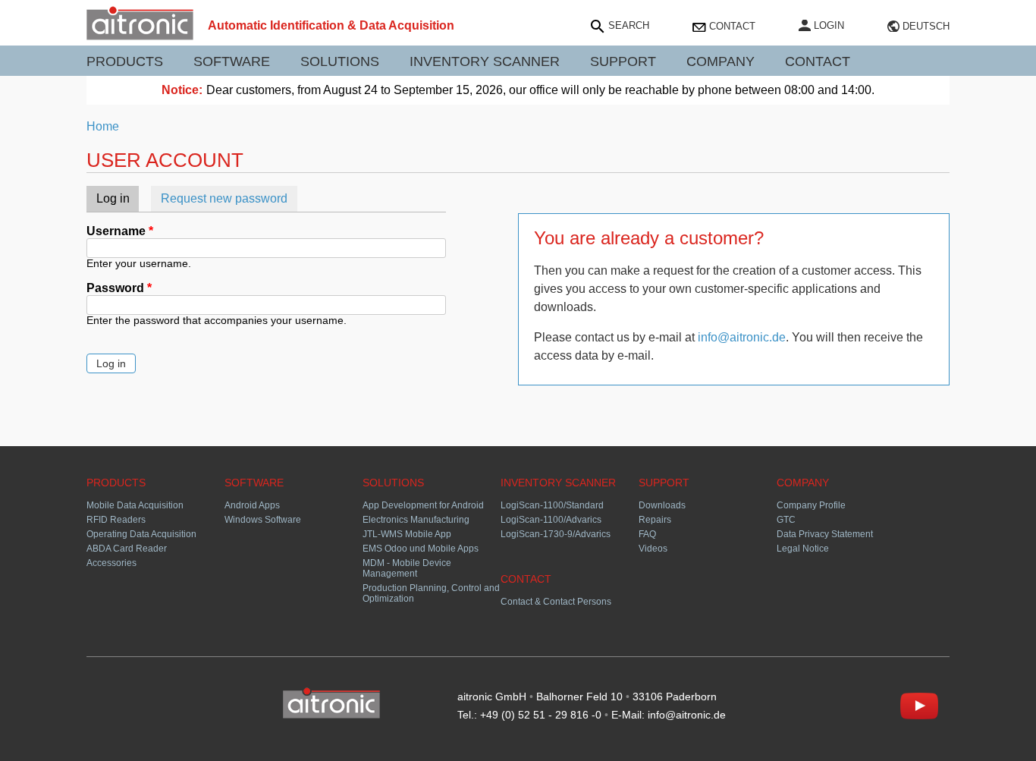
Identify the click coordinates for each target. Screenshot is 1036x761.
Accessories (111, 563)
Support (623, 61)
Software (231, 61)
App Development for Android (423, 505)
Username (119, 231)
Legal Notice (803, 548)
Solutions (339, 61)
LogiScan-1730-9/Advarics (556, 534)
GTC (786, 519)
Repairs (655, 519)
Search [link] (628, 25)
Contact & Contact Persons (556, 601)
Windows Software (262, 519)
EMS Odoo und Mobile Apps (421, 548)
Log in (118, 198)
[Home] (139, 36)
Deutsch (926, 26)
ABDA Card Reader (126, 548)
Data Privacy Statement (825, 534)
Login (829, 25)
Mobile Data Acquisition (135, 505)
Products (124, 61)
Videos (653, 548)
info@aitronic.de (742, 337)
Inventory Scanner (485, 61)
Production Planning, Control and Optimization (431, 593)
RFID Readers (116, 519)
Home (102, 126)
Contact (732, 26)
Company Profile (811, 505)
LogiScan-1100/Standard (552, 505)
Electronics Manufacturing (416, 519)
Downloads (662, 505)
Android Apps (252, 505)
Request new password (224, 198)
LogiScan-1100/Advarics (551, 519)
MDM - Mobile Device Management (407, 568)
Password (119, 287)
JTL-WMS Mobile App (407, 534)
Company (720, 61)
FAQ (647, 534)
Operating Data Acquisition (141, 534)
